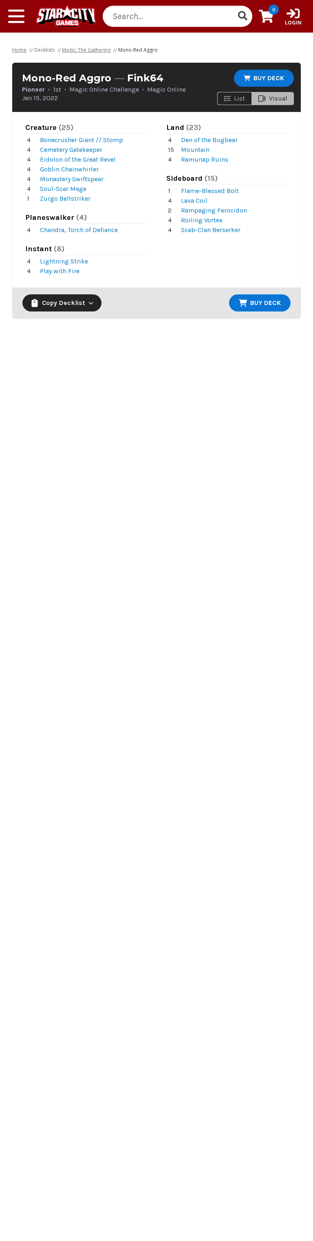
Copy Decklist (63, 303)
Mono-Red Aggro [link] (138, 49)
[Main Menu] (16, 16)
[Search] (242, 16)
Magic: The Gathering (86, 49)
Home (19, 49)
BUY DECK (268, 78)
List (239, 98)
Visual (278, 98)
